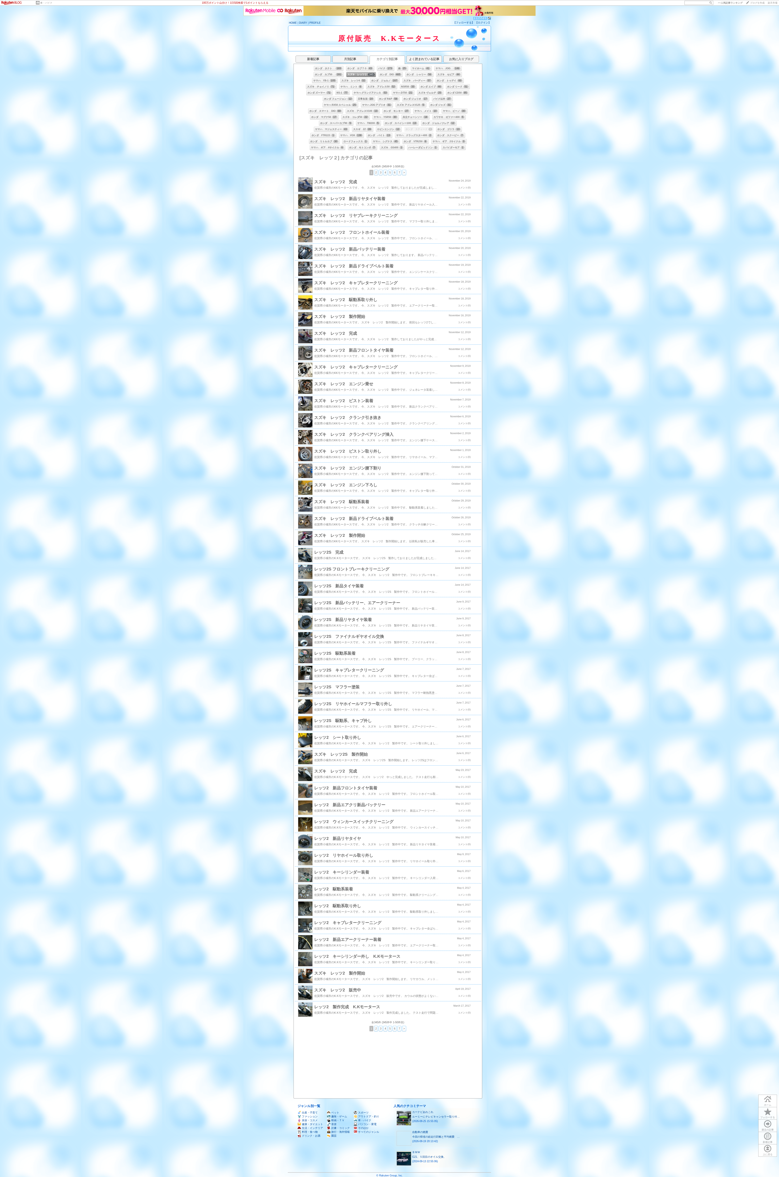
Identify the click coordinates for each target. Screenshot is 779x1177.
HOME (293, 22)
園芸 (334, 1135)
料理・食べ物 (310, 1131)
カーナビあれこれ (422, 1112)
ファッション (310, 1116)
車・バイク (46, 2)
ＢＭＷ (416, 1152)
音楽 (334, 1124)
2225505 (480, 18)
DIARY (303, 22)
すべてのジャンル (368, 1131)
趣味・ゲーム (339, 1116)
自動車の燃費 (420, 1132)
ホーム (767, 1105)
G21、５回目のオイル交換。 (429, 1156)
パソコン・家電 (367, 1124)
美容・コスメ (310, 1120)
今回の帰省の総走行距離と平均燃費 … (436, 1136)
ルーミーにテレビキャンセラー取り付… (436, 1116)
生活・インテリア (312, 1128)
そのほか (363, 1128)
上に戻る (768, 1154)
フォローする (767, 1117)
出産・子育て (310, 1112)
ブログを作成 (757, 2)
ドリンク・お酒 (311, 1135)
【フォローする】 (463, 22)
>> (730, 2)
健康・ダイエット (312, 1124)
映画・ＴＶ (337, 1120)
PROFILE (315, 22)
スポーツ (363, 1112)
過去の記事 (768, 1129)
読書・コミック (340, 1128)
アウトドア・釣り (368, 1116)
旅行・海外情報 (340, 1131)
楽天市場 (772, 2)
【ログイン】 (483, 22)
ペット (335, 1112)
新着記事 (768, 1142)
